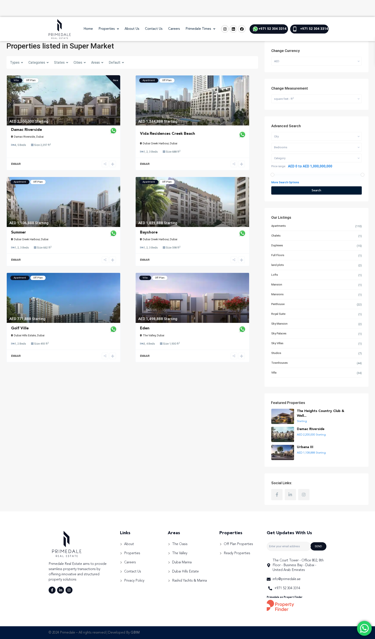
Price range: (278, 166)
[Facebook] (241, 29)
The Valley (149, 335)
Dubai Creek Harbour (156, 143)
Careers (174, 29)
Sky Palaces (278, 333)
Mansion (276, 284)
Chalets (276, 235)
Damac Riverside (26, 130)
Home (88, 29)
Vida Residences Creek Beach (167, 134)
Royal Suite (278, 313)
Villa (273, 372)
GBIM (135, 632)
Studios (276, 353)
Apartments (278, 225)
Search (316, 190)
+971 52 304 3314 (272, 29)
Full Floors (277, 255)
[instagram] (303, 494)
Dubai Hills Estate (25, 335)
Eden (145, 328)
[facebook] (277, 494)
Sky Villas (277, 343)
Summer (18, 232)
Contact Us (154, 29)
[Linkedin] (233, 29)
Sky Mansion (279, 323)
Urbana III (305, 447)
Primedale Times (198, 29)
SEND (318, 546)
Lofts (274, 274)
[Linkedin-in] (60, 590)
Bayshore (149, 232)
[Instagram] (225, 29)
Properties (107, 29)
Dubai (40, 136)
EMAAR (16, 163)
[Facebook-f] (52, 590)
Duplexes (277, 245)
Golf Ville (20, 328)
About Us (132, 29)
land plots (277, 265)
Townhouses (279, 362)
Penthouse (278, 304)
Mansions (277, 294)
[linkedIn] (290, 494)
